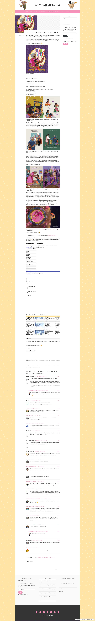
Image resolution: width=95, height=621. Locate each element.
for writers (43, 360)
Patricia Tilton (29, 466)
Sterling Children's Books (38, 361)
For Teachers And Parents (53, 11)
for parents (33, 360)
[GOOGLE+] (44, 612)
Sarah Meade (29, 415)
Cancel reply (52, 557)
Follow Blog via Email (70, 27)
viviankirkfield (29, 481)
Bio (31, 11)
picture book (33, 361)
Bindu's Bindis (30, 360)
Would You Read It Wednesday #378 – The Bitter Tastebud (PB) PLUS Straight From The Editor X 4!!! (33, 366)
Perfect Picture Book (55, 360)
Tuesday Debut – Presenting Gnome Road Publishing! (52, 365)
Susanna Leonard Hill (47, 5)
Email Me (65, 43)
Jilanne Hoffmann (30, 506)
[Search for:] (70, 18)
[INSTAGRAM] (55, 612)
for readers (37, 360)
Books (35, 11)
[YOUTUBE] (47, 612)
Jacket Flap (61, 591)
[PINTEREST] (51, 612)
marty (27, 515)
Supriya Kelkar (44, 361)
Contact (67, 11)
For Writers (42, 11)
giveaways (46, 360)
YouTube (60, 586)
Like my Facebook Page (68, 578)
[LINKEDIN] (36, 612)
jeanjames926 (29, 547)
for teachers (40, 360)
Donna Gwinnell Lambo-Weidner (33, 498)
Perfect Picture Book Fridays (32, 359)
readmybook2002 (30, 423)
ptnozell (28, 408)
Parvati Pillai (50, 360)
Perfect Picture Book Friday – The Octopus (46, 596)
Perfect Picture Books (52, 235)
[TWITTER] (58, 612)
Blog (62, 11)
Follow (65, 36)
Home (27, 11)
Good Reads (61, 588)
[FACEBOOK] (40, 612)
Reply (58, 376)
